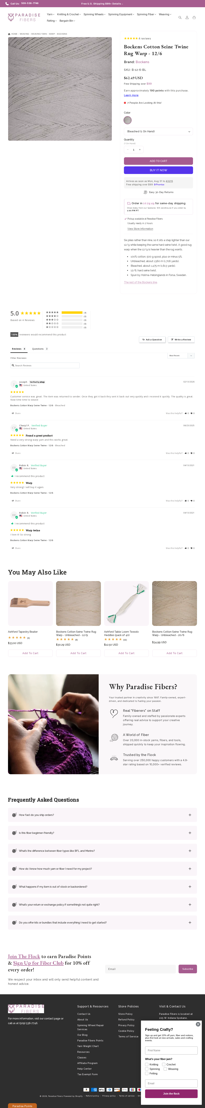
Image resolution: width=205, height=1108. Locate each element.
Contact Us (83, 1014)
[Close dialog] (198, 1024)
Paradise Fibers (55, 1096)
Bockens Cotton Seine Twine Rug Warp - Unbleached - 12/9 (76, 633)
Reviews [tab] (16, 348)
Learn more (131, 95)
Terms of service (127, 1096)
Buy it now (158, 170)
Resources (83, 1052)
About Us (82, 1019)
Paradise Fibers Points (90, 1040)
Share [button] (17, 413)
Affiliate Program (87, 1063)
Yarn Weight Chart (88, 1046)
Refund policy (92, 1096)
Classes (81, 1057)
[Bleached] (127, 122)
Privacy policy (109, 1096)
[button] (50, 14)
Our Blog (82, 1035)
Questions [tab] (38, 348)
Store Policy (125, 1014)
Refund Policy (126, 1019)
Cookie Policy (126, 1031)
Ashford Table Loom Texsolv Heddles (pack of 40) (121, 633)
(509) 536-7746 (28, 1023)
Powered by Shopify (73, 1096)
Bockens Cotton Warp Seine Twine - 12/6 (31, 405)
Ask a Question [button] (154, 339)
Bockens (62, 34)
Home (14, 34)
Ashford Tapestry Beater (23, 631)
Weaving (24, 34)
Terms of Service (128, 1036)
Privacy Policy (126, 1025)
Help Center (84, 1068)
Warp (52, 34)
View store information (140, 228)
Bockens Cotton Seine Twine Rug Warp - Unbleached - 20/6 (172, 633)
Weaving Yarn (39, 34)
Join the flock (171, 1093)
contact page (52, 1018)
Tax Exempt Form (87, 1074)
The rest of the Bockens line (140, 282)
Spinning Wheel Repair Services (90, 1027)
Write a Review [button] (183, 339)
